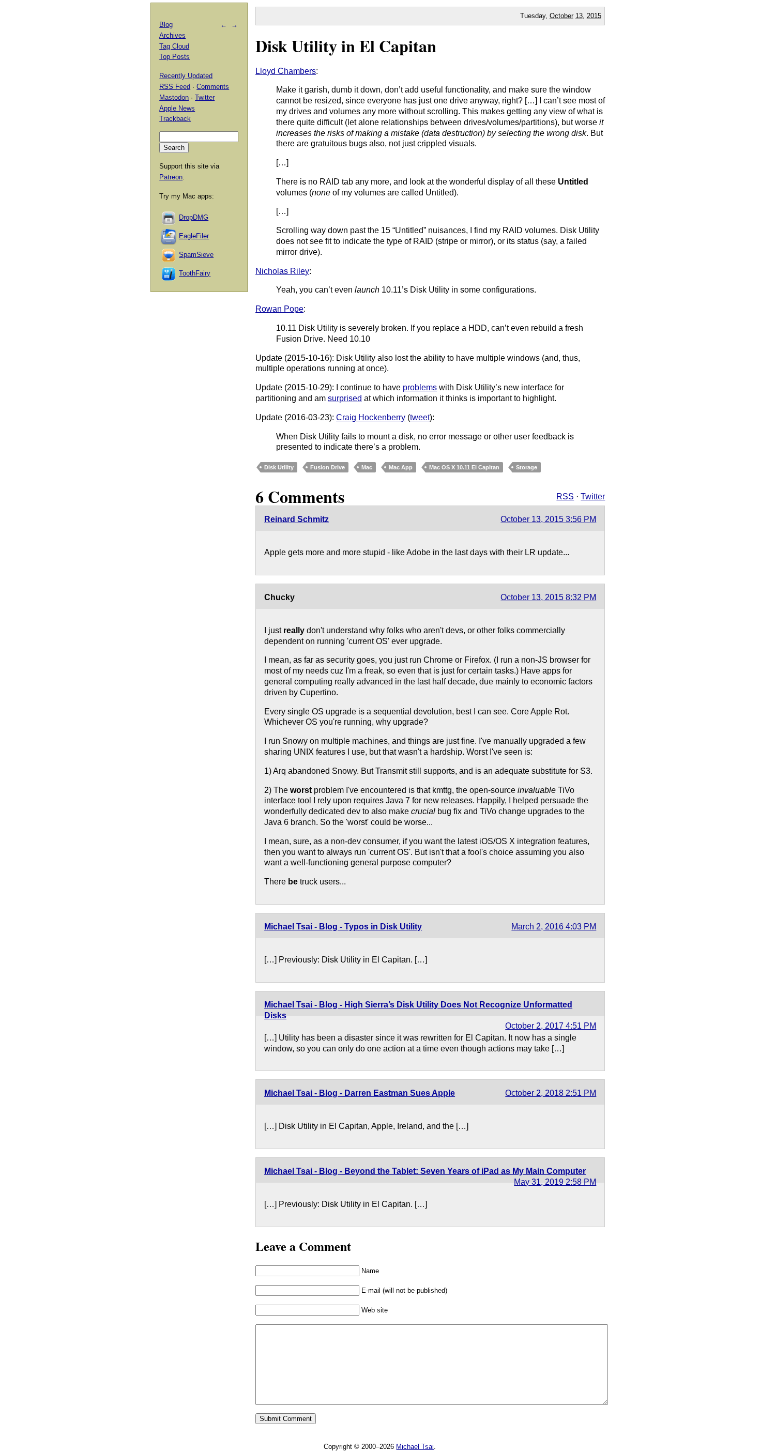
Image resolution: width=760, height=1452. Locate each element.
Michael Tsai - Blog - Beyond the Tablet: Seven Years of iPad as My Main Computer (425, 1171)
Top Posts (174, 56)
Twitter (593, 496)
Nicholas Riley (282, 271)
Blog (166, 24)
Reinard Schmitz (296, 519)
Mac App (401, 467)
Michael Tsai (415, 1446)
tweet (420, 417)
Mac (366, 467)
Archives (172, 35)
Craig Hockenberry (370, 417)
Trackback (175, 119)
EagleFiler (194, 236)
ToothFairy (194, 273)
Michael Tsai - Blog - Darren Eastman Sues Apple (359, 1093)
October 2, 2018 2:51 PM (550, 1093)
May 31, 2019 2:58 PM (555, 1182)
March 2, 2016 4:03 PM (553, 926)
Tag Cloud (174, 46)
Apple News (177, 108)
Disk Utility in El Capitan (345, 46)
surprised (345, 398)
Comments (212, 86)
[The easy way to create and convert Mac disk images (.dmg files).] (169, 217)
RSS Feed (174, 86)
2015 (594, 16)
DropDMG (193, 217)
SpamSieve (196, 254)
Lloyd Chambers (285, 71)
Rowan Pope (279, 308)
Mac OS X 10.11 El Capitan (464, 467)
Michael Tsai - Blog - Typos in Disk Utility (343, 926)
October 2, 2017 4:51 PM (550, 1025)
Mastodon (174, 97)
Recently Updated (185, 76)
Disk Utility (279, 467)
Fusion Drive (327, 467)
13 (579, 16)
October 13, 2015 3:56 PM (548, 519)
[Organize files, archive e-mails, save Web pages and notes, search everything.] (169, 236)
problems (420, 387)
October (561, 16)
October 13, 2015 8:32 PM (548, 597)
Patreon (171, 177)
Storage (526, 467)
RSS (565, 496)
